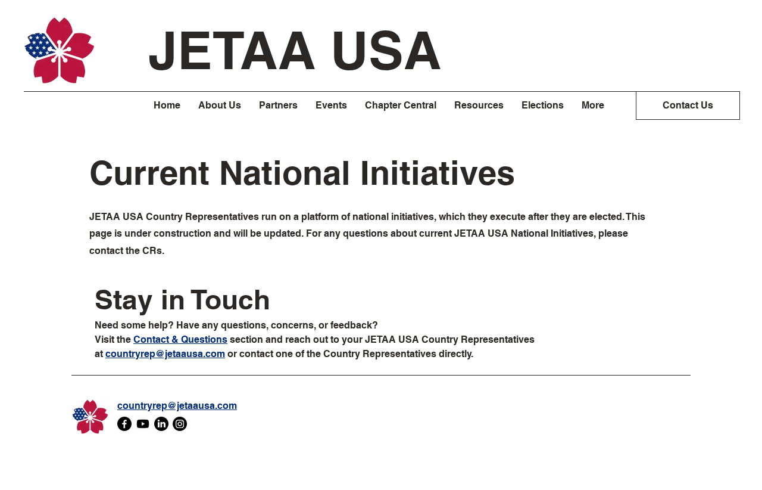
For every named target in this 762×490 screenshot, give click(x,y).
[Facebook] (124, 424)
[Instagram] (180, 424)
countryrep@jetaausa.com (165, 353)
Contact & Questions (180, 339)
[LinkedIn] (161, 424)
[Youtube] (143, 424)
